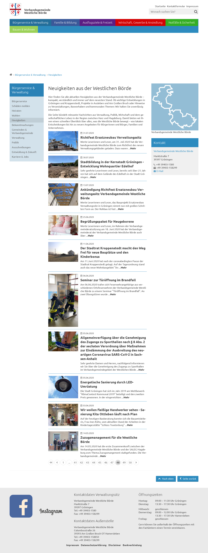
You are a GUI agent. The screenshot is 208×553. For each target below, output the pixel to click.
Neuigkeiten (55, 74)
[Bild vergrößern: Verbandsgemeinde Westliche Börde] (174, 106)
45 (99, 462)
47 (111, 462)
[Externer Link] (25, 506)
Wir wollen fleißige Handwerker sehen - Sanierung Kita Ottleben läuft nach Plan (112, 412)
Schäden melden (21, 105)
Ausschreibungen (21, 147)
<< (51, 462)
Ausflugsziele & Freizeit (97, 22)
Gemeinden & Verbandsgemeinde (22, 131)
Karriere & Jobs (20, 156)
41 (75, 462)
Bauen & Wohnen (24, 29)
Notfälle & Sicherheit (182, 22)
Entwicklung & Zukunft (24, 151)
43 (87, 462)
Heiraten (16, 110)
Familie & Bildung (65, 22)
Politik (15, 142)
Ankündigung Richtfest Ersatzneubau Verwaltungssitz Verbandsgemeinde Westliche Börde (112, 193)
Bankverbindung (132, 545)
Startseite (160, 6)
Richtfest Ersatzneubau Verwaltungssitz (110, 137)
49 (124, 462)
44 (93, 462)
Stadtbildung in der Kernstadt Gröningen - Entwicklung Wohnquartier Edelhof (112, 164)
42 (81, 462)
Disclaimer (114, 545)
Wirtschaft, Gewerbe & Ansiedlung (140, 22)
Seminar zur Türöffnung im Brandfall (108, 280)
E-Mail (160, 170)
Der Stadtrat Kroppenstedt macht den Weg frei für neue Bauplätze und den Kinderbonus (112, 252)
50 (130, 462)
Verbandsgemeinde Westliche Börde (173, 150)
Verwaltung (18, 137)
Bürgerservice (19, 101)
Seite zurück (189, 478)
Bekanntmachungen (22, 124)
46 (105, 462)
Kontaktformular (176, 6)
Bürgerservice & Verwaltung (30, 22)
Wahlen (16, 115)
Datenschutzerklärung (94, 545)
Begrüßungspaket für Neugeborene (107, 221)
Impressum (192, 6)
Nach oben (167, 478)
